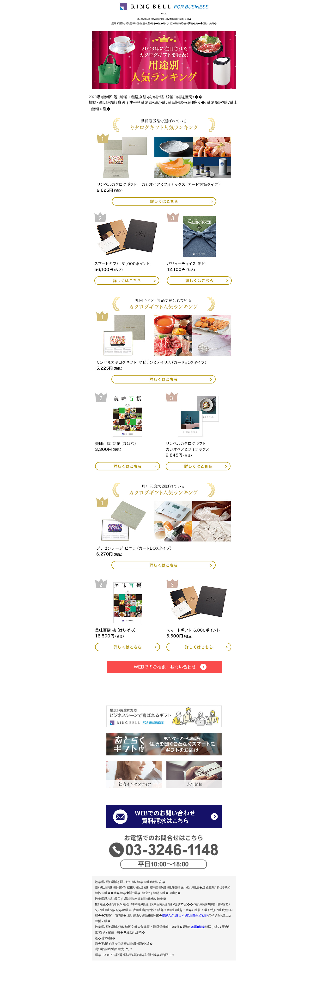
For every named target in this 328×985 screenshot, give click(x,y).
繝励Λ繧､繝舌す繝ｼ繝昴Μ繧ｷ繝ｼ (185, 915)
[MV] (164, 60)
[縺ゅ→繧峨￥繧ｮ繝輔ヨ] (164, 754)
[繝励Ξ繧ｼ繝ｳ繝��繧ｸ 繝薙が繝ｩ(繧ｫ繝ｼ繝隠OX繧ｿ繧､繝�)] (164, 533)
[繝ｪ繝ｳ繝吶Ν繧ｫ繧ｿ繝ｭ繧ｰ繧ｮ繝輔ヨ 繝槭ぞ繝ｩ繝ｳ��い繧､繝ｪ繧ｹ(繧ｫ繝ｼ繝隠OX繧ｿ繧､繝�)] (164, 347)
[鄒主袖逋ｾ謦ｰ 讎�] (126, 650)
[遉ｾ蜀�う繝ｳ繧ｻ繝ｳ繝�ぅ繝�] (134, 774)
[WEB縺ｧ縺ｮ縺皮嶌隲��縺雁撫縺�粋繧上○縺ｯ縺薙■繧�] (164, 667)
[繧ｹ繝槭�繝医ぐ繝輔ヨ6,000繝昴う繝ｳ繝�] (200, 650)
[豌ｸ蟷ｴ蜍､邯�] (194, 774)
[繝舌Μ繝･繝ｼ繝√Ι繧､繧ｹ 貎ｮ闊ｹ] (200, 283)
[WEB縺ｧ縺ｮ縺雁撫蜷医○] (164, 827)
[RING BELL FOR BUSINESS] (164, 6)
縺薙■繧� (198, 927)
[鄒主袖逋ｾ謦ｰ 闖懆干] (126, 469)
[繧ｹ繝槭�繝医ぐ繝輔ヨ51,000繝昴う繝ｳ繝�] (126, 283)
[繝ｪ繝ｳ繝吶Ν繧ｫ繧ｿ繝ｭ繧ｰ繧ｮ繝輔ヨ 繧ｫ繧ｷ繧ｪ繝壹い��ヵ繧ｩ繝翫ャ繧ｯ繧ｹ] (199, 469)
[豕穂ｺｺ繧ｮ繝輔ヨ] (164, 726)
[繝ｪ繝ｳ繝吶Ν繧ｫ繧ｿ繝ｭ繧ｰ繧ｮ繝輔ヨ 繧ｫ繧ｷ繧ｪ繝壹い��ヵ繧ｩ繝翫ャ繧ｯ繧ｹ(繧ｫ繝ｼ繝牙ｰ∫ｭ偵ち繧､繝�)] (164, 169)
